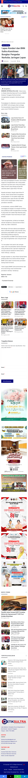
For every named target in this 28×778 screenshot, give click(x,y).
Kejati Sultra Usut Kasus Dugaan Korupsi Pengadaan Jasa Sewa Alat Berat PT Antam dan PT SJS (16, 700)
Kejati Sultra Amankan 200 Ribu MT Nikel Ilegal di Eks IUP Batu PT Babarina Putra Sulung (17, 708)
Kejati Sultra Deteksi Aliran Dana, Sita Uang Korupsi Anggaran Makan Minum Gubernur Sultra (17, 669)
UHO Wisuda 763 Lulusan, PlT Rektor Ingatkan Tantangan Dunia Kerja (18, 646)
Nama (3, 367)
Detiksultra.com (14, 767)
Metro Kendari (10, 41)
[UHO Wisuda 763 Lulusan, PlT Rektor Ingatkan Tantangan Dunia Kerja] (5, 647)
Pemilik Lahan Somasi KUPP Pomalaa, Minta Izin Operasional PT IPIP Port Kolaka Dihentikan (13, 614)
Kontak (5, 769)
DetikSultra (6, 61)
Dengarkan (7, 88)
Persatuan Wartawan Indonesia (8, 753)
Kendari (5, 729)
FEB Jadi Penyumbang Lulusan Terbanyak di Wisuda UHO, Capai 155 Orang (19, 631)
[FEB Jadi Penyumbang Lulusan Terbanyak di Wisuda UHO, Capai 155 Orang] (5, 632)
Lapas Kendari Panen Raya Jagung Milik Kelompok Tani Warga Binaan (18, 127)
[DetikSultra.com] (14, 6)
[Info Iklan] (14, 12)
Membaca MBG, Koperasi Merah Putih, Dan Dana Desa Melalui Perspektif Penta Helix (17, 684)
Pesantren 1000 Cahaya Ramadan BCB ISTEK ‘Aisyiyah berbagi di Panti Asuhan (17, 661)
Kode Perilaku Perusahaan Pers (11, 772)
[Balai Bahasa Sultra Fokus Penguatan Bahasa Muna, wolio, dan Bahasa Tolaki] (7, 304)
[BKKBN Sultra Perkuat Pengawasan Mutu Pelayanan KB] (21, 322)
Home (4, 41)
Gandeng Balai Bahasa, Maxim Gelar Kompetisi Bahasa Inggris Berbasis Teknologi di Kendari (7, 330)
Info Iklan (22, 772)
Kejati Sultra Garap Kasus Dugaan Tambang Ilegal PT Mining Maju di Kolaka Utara (16, 692)
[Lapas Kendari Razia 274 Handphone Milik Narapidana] (5, 120)
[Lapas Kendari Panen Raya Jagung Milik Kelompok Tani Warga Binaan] (5, 126)
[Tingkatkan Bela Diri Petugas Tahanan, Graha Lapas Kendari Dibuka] (5, 146)
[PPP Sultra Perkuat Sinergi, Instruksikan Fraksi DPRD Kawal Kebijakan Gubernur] (21, 304)
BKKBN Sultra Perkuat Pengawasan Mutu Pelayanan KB (20, 328)
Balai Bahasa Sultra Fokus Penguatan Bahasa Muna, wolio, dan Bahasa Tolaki (17, 623)
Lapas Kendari (18, 287)
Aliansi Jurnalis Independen (7, 755)
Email (3, 374)
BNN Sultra (10, 287)
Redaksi (10, 769)
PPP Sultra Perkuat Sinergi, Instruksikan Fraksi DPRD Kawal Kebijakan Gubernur (18, 639)
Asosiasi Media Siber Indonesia (8, 751)
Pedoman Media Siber (18, 769)
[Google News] (14, 292)
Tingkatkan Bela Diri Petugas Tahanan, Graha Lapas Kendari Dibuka (19, 147)
